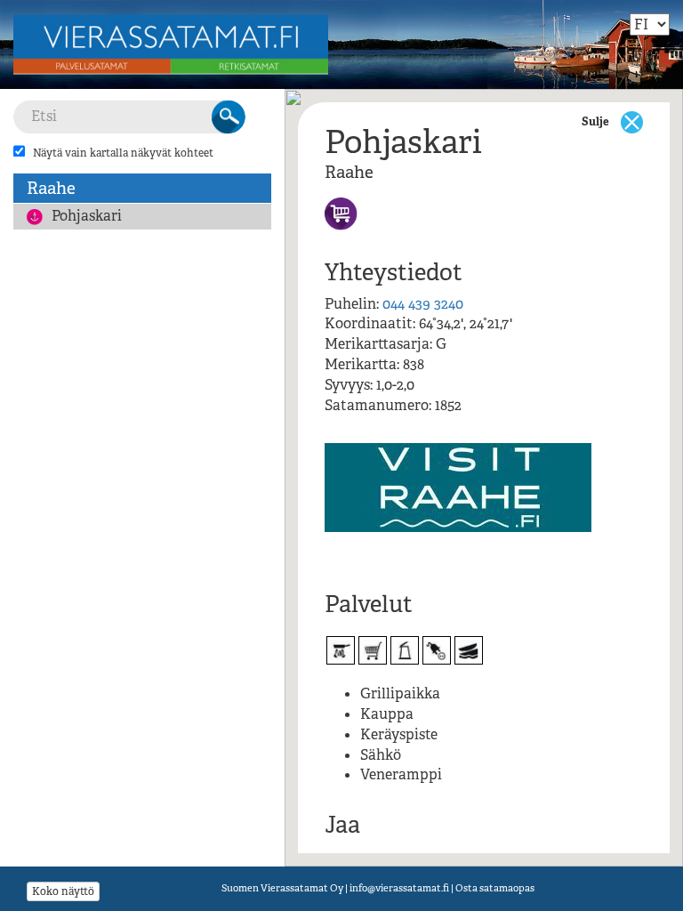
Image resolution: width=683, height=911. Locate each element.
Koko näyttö (63, 891)
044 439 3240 (422, 303)
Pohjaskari (87, 215)
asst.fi (399, 888)
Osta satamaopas (494, 888)
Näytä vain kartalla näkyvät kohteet (123, 153)
